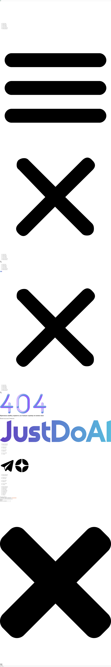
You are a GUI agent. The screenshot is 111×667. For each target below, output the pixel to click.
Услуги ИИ (4, 26)
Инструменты (5, 27)
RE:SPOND (14, 497)
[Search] (1, 665)
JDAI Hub (4, 23)
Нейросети (4, 24)
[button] (55, 141)
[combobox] (5, 501)
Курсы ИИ (4, 25)
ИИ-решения (4, 28)
